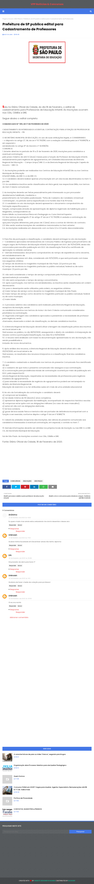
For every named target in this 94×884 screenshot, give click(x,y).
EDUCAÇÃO (27, 481)
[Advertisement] (47, 85)
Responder (12, 525)
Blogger (71, 881)
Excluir (20, 525)
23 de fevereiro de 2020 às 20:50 (20, 599)
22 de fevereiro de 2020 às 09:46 (20, 558)
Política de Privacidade (23, 798)
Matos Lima (8, 34)
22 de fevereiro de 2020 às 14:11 (19, 578)
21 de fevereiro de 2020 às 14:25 (20, 518)
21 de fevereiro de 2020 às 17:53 (20, 538)
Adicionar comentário (19, 617)
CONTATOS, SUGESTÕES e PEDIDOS (28, 809)
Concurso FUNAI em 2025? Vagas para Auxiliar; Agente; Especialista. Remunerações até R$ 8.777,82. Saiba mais (50, 788)
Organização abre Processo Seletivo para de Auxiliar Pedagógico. (40, 765)
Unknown (13, 535)
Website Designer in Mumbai (45, 881)
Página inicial (7, 19)
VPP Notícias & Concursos (47, 4)
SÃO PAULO (18, 19)
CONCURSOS (15, 481)
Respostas (14, 528)
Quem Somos (19, 776)
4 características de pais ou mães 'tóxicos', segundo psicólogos (40, 754)
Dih (10, 555)
